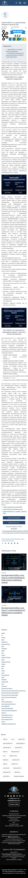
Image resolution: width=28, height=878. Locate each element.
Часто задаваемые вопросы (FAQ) (14, 825)
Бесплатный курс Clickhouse (9, 697)
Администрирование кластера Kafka (12, 507)
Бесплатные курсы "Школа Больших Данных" (13, 690)
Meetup (3, 664)
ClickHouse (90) (6, 772)
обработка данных (9, 540)
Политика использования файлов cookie (14, 840)
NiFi (2, 668)
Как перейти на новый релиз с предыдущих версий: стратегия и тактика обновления (15, 54)
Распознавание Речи (7, 719)
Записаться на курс (14, 522)
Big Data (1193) (13, 755)
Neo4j (2, 666)
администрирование (15, 538)
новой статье (9, 248)
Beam (2, 639)
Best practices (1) (15, 751)
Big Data (22, 503)
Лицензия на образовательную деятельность (14, 834)
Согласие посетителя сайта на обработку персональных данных (12, 843)
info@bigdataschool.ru (14, 800)
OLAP (2, 673)
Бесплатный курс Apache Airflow (10, 693)
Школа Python (14, 852)
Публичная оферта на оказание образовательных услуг (10, 837)
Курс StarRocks (5, 706)
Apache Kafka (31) (20, 743)
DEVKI (7, 318)
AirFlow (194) (21, 739)
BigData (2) (5, 759)
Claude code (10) (17, 768)
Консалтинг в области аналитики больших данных (12, 857)
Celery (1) (5, 763)
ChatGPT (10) (14, 763)
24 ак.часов (8, 192)
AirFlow (3, 637)
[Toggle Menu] (24, 3)
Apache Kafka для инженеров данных (13, 509)
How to (3, 655)
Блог (12, 28)
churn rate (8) (6, 768)
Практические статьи (7, 715)
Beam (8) (5, 751)
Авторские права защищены (9, 869)
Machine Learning (5, 662)
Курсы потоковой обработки (9, 710)
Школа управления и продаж (14, 859)
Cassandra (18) (15, 759)
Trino (2, 684)
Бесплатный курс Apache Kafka (9, 695)
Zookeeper (20, 98)
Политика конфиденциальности (14, 839)
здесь (12, 99)
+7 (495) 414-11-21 (14, 798)
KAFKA (7, 185)
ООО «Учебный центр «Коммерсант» (14, 871)
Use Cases (4, 686)
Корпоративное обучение (14, 817)
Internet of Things (5, 657)
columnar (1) (17, 772)
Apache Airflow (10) (7, 743)
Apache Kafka (5, 67)
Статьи (3, 721)
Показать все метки (19, 776)
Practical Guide (5, 675)
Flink (2, 646)
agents (3, 633)
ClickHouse (4, 642)
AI (2, 635)
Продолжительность (8, 190)
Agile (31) (5, 739)
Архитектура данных (6, 688)
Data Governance (5, 644)
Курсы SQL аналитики (7, 708)
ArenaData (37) (18, 747)
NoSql (3, 670)
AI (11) (12, 739)
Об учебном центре (14, 813)
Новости (3, 712)
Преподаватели (14, 819)
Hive (2, 653)
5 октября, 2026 (20, 186)
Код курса (7, 182)
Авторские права (14, 824)
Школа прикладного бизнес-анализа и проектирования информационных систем (13, 854)
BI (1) (4, 755)
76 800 (20, 192)
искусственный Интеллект (8, 704)
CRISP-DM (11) (6, 776)
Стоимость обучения (20, 190)
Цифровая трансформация (8, 724)
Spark (2, 677)
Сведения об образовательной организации (14, 815)
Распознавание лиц (6, 717)
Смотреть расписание (14, 517)
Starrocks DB (4, 681)
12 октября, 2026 (20, 319)
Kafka (18, 26)
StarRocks (4, 679)
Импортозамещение (6, 701)
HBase (3, 651)
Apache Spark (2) (7, 747)
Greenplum (4, 648)
